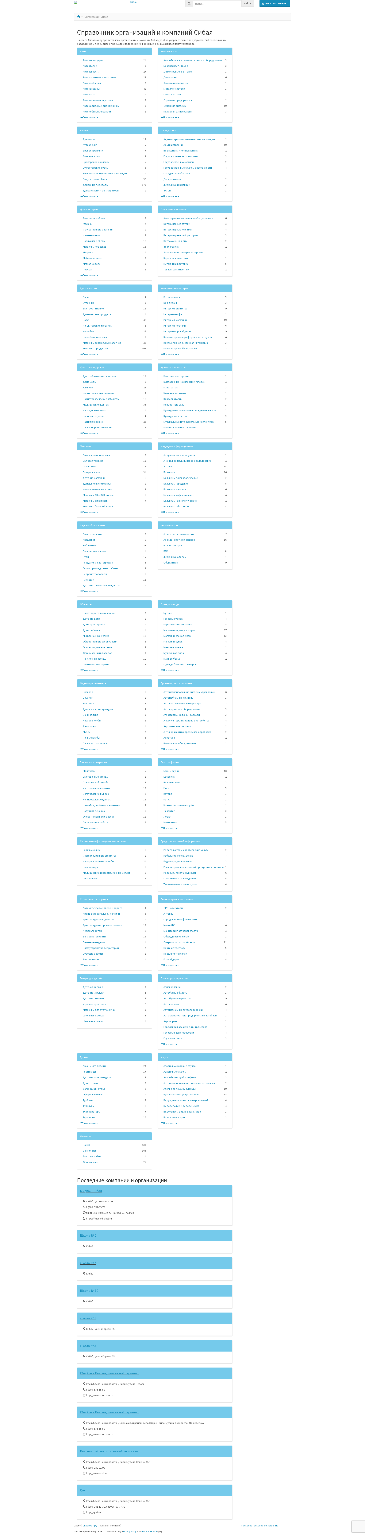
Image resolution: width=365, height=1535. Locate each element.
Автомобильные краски (97, 111)
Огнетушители (172, 94)
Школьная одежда (94, 1015)
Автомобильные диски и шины (101, 106)
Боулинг (87, 697)
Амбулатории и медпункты (179, 455)
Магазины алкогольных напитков (102, 342)
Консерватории (172, 399)
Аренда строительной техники (101, 913)
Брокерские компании (96, 162)
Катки (167, 799)
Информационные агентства (100, 855)
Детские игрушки (93, 992)
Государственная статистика (180, 156)
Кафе (86, 320)
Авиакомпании (172, 987)
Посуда (87, 269)
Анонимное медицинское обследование (187, 460)
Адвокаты (89, 139)
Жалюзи (87, 224)
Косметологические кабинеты (101, 399)
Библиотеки (90, 545)
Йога (166, 788)
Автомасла (89, 94)
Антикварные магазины (96, 455)
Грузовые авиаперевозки (178, 1032)
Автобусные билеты (175, 992)
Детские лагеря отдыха (97, 1077)
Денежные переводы (95, 184)
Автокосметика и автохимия (100, 77)
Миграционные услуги (96, 636)
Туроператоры (91, 1111)
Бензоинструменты (94, 936)
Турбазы (88, 1100)
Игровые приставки (94, 1004)
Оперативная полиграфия (98, 816)
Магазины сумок (172, 641)
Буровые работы (93, 953)
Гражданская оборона (176, 173)
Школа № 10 (89, 1290)
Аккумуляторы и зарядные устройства (186, 720)
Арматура (169, 737)
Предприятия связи (175, 953)
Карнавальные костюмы (177, 624)
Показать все (90, 117)
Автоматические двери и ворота (102, 908)
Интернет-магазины (175, 320)
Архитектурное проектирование (102, 925)
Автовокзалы (171, 1004)
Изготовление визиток (96, 788)
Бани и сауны (171, 771)
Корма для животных (175, 258)
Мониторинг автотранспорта (180, 930)
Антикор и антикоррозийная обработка (187, 732)
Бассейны (169, 776)
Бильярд (88, 692)
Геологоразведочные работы (100, 568)
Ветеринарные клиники (177, 229)
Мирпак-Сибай (91, 1191)
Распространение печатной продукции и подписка (193, 867)
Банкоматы (89, 1150)
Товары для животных (176, 269)
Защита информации (176, 83)
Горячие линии (92, 850)
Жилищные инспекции (176, 184)
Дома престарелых (94, 624)
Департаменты (172, 179)
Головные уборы (173, 618)
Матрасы (88, 252)
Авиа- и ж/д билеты (94, 1066)
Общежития (170, 562)
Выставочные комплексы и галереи (184, 381)
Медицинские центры (96, 404)
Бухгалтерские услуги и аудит (181, 1094)
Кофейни (88, 331)
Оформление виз (93, 1094)
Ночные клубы (91, 737)
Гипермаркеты (91, 472)
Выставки (88, 703)
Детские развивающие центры (101, 585)
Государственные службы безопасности (187, 167)
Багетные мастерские (176, 376)
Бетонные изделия (94, 942)
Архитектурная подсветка (98, 919)
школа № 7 (88, 1263)
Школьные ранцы (93, 1021)
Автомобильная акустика (98, 100)
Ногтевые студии (93, 416)
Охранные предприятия (177, 100)
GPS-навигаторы (173, 908)
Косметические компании (98, 393)
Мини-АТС (169, 925)
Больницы (169, 472)
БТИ (165, 551)
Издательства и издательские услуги (186, 850)
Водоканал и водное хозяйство (182, 1111)
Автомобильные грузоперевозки (183, 1009)
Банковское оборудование (179, 743)
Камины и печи (91, 235)
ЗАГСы (167, 190)
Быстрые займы (92, 1156)
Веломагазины (171, 782)
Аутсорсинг (90, 145)
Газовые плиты (92, 466)
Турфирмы (89, 1117)
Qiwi (83, 1490)
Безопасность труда (175, 66)
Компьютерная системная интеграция (186, 342)
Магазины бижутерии (95, 500)
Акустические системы (177, 726)
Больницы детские (174, 489)
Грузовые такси (172, 1038)
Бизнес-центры (172, 545)
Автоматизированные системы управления (189, 692)
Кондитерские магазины (97, 325)
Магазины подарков (94, 246)
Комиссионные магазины (97, 489)
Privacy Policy (129, 1531)
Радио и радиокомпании (178, 861)
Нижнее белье (171, 658)
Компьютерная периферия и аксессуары (187, 337)
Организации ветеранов (97, 647)
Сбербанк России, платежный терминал (109, 1373)
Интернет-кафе (172, 314)
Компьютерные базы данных (180, 348)
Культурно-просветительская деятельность (189, 410)
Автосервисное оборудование (181, 709)
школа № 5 (88, 1318)
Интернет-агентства (175, 308)
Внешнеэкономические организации (105, 173)
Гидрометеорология (95, 574)
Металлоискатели (174, 88)
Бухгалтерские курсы (95, 167)
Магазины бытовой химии (98, 506)
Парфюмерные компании (97, 427)
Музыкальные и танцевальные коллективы (188, 421)
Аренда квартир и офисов (179, 539)
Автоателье (90, 66)
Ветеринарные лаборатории (180, 235)
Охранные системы (174, 106)
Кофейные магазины (95, 337)
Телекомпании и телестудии (180, 884)
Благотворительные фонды (99, 613)
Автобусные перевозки (177, 998)
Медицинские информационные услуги (106, 872)
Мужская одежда (173, 653)
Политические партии (96, 664)
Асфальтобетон (92, 930)
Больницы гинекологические (180, 478)
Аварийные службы (174, 1071)
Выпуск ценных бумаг (95, 179)
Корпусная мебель (94, 241)
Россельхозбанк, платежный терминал (109, 1451)
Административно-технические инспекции (189, 139)
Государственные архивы (178, 162)
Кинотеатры (170, 387)
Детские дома (91, 618)
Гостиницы (89, 1071)
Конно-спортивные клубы (178, 805)
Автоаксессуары (93, 60)
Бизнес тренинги (93, 150)
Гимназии (88, 579)
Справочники (90, 878)
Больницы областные (176, 506)
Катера (167, 793)
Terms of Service (149, 1531)
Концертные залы (174, 404)
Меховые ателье (173, 647)
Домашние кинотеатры (97, 483)
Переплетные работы (96, 822)
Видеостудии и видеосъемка (181, 1106)
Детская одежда (93, 987)
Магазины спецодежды (177, 636)
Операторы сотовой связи (179, 942)
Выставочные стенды (95, 776)
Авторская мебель (94, 218)
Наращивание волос (95, 410)
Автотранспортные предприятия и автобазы (190, 1015)
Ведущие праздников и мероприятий (185, 1100)
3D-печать (89, 771)
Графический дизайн (95, 782)
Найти (247, 3)
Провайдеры (171, 959)
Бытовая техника (93, 460)
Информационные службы (98, 861)
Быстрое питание (93, 308)
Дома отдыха (90, 1083)
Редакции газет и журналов (180, 872)
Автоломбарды (92, 83)
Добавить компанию (274, 3)
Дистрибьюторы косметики (99, 376)
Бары (86, 297)
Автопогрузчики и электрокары (182, 703)
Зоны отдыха (90, 714)
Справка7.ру (90, 1525)
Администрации (173, 145)
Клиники (88, 387)
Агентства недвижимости (178, 534)
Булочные (88, 302)
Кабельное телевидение (178, 855)
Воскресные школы (94, 551)
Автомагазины (91, 88)
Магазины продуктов (95, 348)
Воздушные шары (174, 1117)
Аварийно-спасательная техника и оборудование (192, 60)
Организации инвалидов (97, 653)
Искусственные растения (98, 229)
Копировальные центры (97, 799)
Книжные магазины (174, 393)
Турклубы (88, 1106)
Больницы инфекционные (178, 495)
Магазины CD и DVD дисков (98, 495)
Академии (89, 539)
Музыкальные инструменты (179, 427)
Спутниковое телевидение (179, 878)
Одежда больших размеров (180, 664)
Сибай (133, 2)
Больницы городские (176, 483)
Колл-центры (90, 867)
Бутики (167, 613)
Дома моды (89, 381)
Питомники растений (176, 263)
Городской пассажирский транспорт (185, 1027)
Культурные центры (175, 416)
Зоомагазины (171, 246)
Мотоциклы (170, 822)
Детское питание (93, 998)
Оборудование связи (176, 936)
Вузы (86, 557)
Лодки (167, 816)
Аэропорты (170, 1021)
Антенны (168, 913)
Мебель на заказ (92, 258)
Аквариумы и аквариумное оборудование (188, 218)
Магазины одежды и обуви (179, 630)
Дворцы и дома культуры (98, 709)
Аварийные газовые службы (180, 1066)
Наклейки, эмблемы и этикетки (101, 805)
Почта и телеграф (174, 948)
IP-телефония (171, 297)
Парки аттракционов (95, 743)
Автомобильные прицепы (178, 697)
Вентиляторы (91, 959)
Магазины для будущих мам (99, 1009)
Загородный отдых (94, 1088)
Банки (86, 1145)
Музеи (86, 732)
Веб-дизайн (170, 302)
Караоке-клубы (92, 720)
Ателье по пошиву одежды (179, 1088)
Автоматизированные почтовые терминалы (189, 1083)
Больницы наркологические (180, 500)
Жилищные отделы (174, 557)
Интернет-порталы (174, 325)
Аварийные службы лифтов (179, 1077)
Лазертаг (169, 811)
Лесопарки (89, 726)
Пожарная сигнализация (177, 111)
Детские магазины (94, 478)
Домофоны (170, 77)
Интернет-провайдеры (177, 331)
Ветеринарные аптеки (176, 224)
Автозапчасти (91, 71)
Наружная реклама (94, 811)
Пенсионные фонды (94, 658)
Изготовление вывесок (96, 793)
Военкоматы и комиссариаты (180, 150)
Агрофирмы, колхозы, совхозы (181, 714)
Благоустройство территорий (101, 948)
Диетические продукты (97, 314)
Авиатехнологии (92, 534)
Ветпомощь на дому (175, 241)
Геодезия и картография (98, 562)
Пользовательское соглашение (259, 1525)
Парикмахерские (93, 421)
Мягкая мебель (91, 263)
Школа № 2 (88, 1235)
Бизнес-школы (91, 156)
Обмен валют (90, 1162)
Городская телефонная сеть (180, 919)
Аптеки (167, 466)
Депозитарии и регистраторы (101, 190)
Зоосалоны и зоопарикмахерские (183, 252)
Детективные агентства (177, 71)
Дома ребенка (91, 630)
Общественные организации (100, 641)
